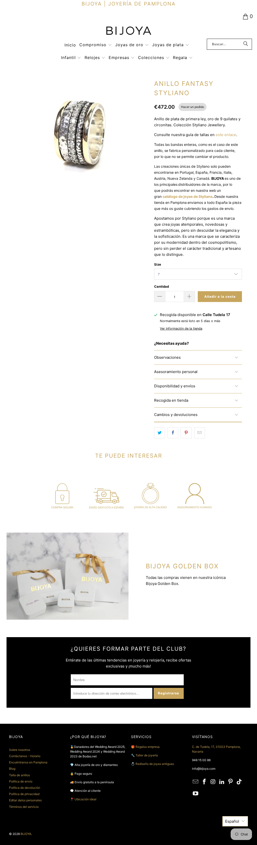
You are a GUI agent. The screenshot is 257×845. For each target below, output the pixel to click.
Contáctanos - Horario (24, 756)
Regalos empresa (148, 747)
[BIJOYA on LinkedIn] (222, 782)
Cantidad (161, 286)
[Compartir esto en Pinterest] (186, 432)
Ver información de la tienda (181, 328)
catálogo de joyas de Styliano (188, 196)
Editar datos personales (25, 800)
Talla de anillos (19, 775)
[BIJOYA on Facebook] (204, 782)
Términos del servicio (24, 807)
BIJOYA (26, 834)
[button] (95, 45)
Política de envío (20, 781)
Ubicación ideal (85, 799)
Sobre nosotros (19, 750)
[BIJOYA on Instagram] (213, 782)
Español (232, 821)
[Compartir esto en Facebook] (172, 432)
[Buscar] (245, 44)
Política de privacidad (24, 794)
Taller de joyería (147, 755)
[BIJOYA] (128, 31)
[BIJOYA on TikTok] (239, 782)
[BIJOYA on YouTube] (196, 794)
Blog (12, 768)
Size (157, 264)
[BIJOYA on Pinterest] (230, 782)
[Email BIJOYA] (196, 782)
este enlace (226, 134)
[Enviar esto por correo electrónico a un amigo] (199, 432)
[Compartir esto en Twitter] (159, 432)
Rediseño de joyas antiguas (155, 764)
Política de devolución (24, 788)
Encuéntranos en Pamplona (28, 762)
